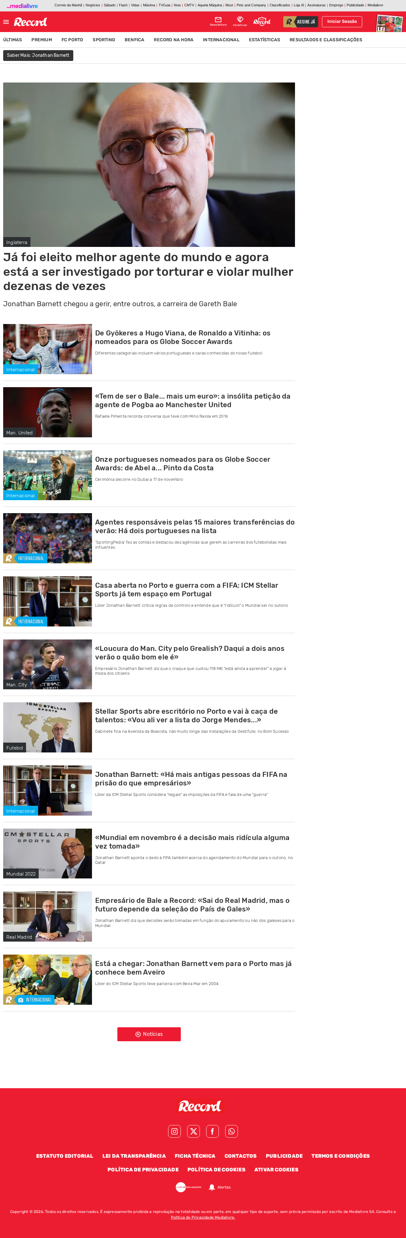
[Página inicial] (31, 21)
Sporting (104, 40)
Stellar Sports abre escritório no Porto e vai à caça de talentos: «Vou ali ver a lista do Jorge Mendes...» (186, 715)
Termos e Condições (340, 1156)
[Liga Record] (262, 21)
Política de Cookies (216, 1170)
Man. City (16, 685)
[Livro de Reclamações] (188, 1187)
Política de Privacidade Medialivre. (203, 1217)
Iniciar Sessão (342, 21)
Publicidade (284, 1156)
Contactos (241, 1156)
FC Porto (72, 40)
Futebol (14, 748)
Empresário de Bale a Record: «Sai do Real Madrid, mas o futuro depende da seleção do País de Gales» (192, 904)
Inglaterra (16, 242)
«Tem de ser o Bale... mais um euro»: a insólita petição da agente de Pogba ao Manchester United (193, 400)
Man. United (19, 433)
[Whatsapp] (231, 1131)
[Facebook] (212, 1131)
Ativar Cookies (276, 1170)
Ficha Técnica (195, 1156)
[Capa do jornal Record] (389, 21)
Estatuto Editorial (65, 1156)
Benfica (134, 40)
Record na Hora (173, 40)
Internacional (221, 40)
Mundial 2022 (21, 874)
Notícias (152, 1034)
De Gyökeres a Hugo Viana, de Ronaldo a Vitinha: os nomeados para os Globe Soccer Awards (183, 337)
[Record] (203, 1106)
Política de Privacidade (143, 1170)
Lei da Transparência (134, 1156)
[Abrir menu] (6, 22)
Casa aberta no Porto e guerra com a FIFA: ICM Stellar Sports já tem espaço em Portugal (186, 589)
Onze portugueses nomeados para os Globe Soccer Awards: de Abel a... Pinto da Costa (182, 463)
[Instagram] (174, 1131)
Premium (41, 40)
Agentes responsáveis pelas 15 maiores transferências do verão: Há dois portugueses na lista (195, 526)
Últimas (12, 40)
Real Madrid (19, 937)
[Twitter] (193, 1131)
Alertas (224, 1187)
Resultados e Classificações (326, 40)
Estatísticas (264, 40)
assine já (306, 22)
